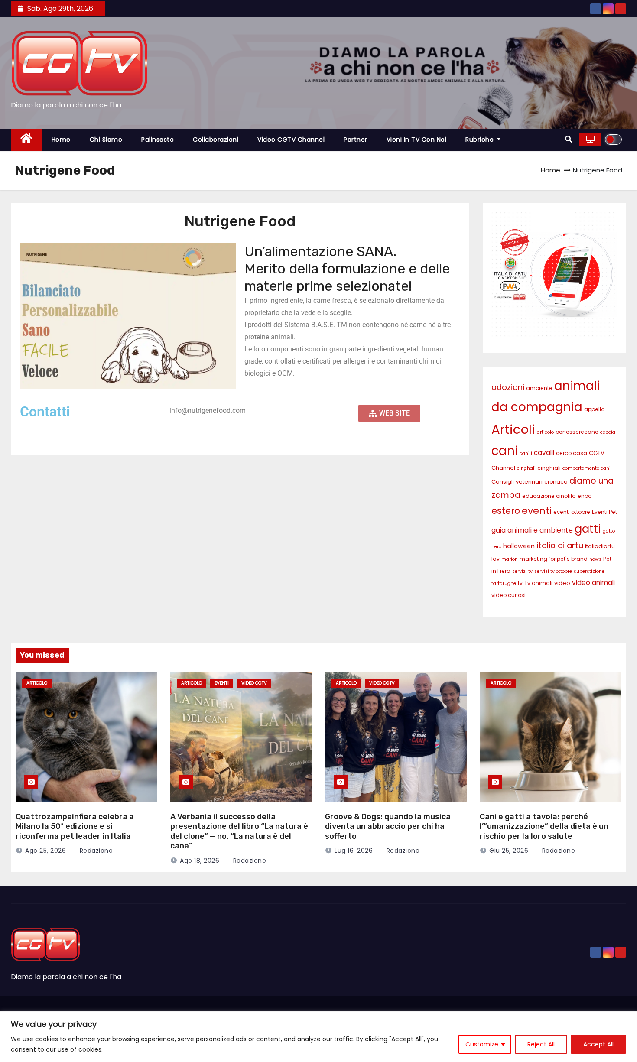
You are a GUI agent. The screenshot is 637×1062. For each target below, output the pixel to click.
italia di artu (559, 545)
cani (504, 450)
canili (526, 453)
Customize (481, 1044)
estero (505, 510)
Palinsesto (157, 139)
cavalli (544, 452)
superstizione (589, 571)
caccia (607, 432)
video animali (593, 582)
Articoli (513, 429)
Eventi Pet (604, 512)
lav (495, 558)
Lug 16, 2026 (354, 850)
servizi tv (522, 571)
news (595, 559)
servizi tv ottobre (553, 571)
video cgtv (254, 683)
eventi (537, 510)
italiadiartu (600, 546)
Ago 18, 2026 (199, 860)
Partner (355, 139)
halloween (519, 546)
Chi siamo (106, 139)
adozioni (507, 387)
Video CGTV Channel (291, 139)
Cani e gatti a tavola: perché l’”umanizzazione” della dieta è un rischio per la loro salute (544, 826)
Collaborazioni (215, 139)
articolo (545, 432)
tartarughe (503, 583)
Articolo (36, 683)
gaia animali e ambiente (532, 530)
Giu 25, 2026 (508, 850)
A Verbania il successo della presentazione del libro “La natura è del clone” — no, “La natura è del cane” (239, 831)
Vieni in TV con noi (417, 139)
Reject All (541, 1044)
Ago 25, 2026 (45, 850)
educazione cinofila (549, 496)
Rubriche (480, 139)
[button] (568, 139)
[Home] (26, 140)
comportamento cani (586, 468)
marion (509, 559)
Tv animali (538, 583)
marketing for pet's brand (554, 558)
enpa (585, 496)
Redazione (95, 850)
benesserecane (577, 431)
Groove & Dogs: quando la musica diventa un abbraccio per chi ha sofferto (388, 826)
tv (520, 583)
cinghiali (549, 467)
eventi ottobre (571, 512)
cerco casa (571, 453)
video (562, 583)
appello (594, 409)
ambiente (539, 388)
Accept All (598, 1044)
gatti (588, 528)
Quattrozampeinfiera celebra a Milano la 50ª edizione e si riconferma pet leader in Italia (75, 826)
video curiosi (508, 595)
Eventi (221, 683)
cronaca (556, 481)
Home (61, 139)
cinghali (526, 468)
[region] (318, 1036)
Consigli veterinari (517, 481)
